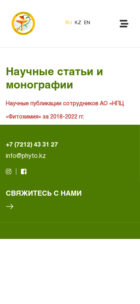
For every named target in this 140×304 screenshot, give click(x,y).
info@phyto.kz (26, 156)
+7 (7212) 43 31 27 (32, 144)
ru (69, 23)
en (87, 23)
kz (78, 23)
